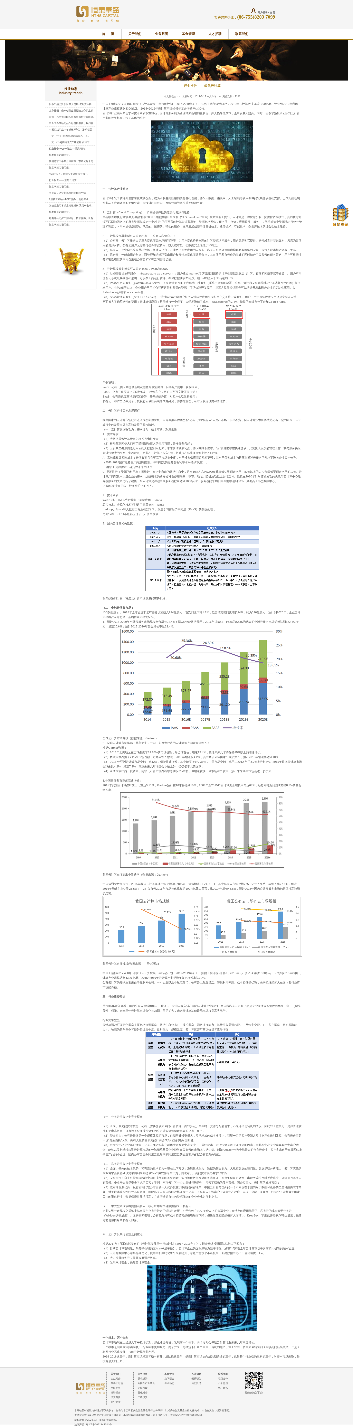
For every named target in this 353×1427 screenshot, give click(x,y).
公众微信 (223, 1383)
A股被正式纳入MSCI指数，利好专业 (68, 199)
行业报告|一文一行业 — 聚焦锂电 (67, 148)
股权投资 (142, 1378)
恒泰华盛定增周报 (59, 154)
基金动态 (169, 1383)
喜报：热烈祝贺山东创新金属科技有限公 (71, 116)
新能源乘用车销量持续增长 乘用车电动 (70, 205)
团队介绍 (116, 1388)
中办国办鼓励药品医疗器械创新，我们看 (71, 123)
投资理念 (116, 1392)
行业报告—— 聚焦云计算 (63, 180)
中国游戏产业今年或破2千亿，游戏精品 (70, 129)
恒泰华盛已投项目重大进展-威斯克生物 (70, 104)
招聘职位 (196, 1378)
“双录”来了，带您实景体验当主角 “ (67, 173)
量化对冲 (142, 1392)
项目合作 (223, 1378)
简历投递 (196, 1383)
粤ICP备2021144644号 (99, 1424)
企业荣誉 (116, 1402)
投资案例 (116, 1397)
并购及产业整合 (146, 1383)
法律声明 (79, 1424)
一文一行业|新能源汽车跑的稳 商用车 (69, 142)
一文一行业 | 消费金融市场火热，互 (68, 135)
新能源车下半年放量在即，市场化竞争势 (71, 161)
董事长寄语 (117, 1383)
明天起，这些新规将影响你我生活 (67, 193)
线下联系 (223, 1388)
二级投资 (142, 1397)
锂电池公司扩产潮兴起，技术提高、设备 (71, 218)
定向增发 (142, 1388)
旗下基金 (169, 1378)
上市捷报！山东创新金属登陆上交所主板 (71, 110)
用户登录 (263, 12)
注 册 (272, 12)
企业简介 (116, 1378)
